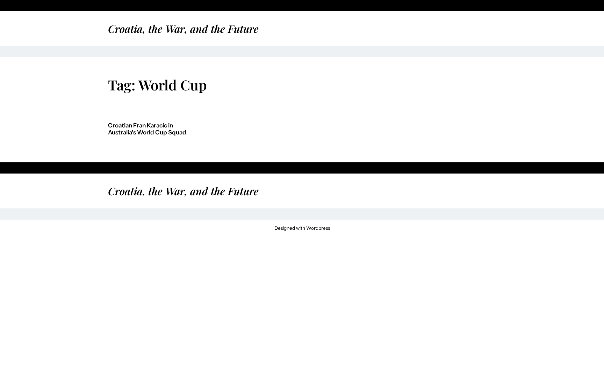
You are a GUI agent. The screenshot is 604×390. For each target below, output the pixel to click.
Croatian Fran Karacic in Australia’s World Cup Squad (147, 129)
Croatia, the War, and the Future (183, 28)
